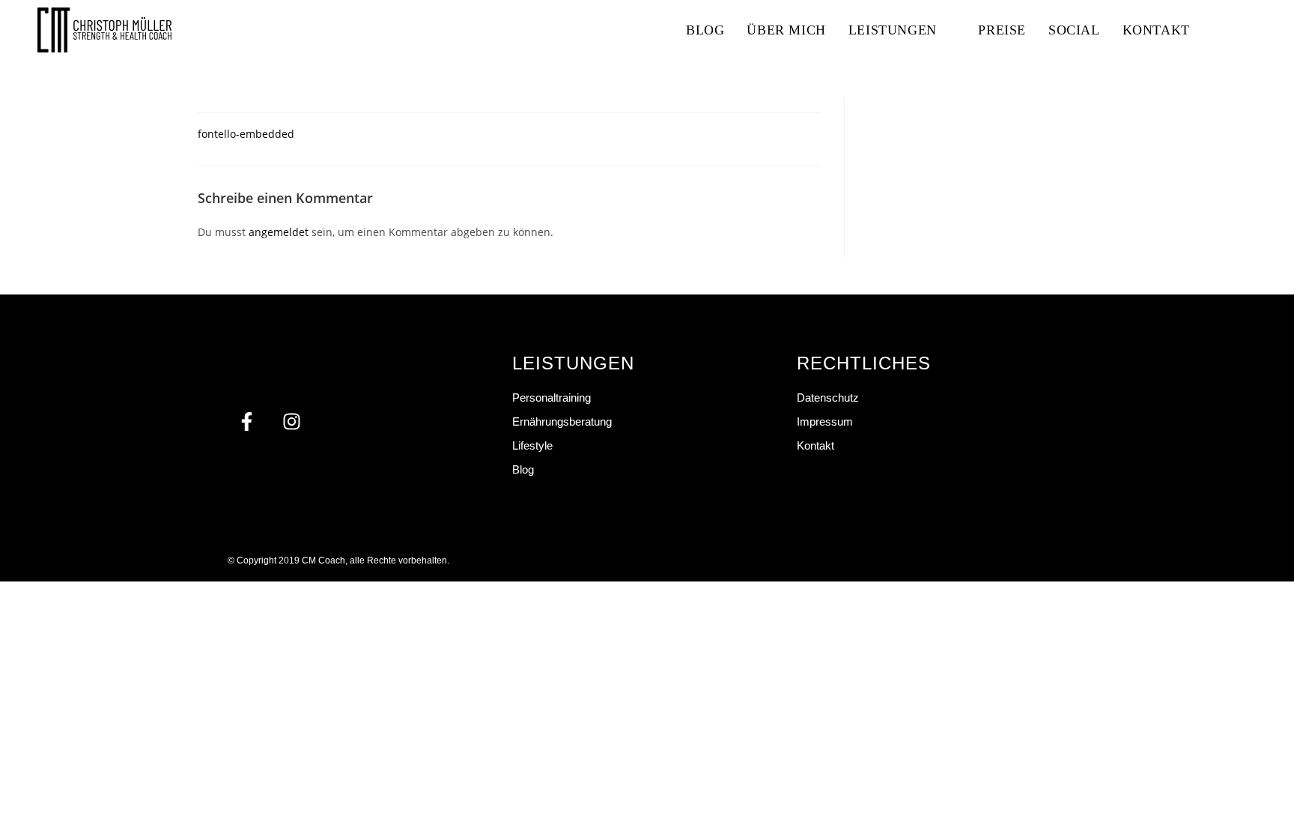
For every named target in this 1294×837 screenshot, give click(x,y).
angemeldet (279, 232)
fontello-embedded (246, 134)
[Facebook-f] (246, 422)
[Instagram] (291, 422)
